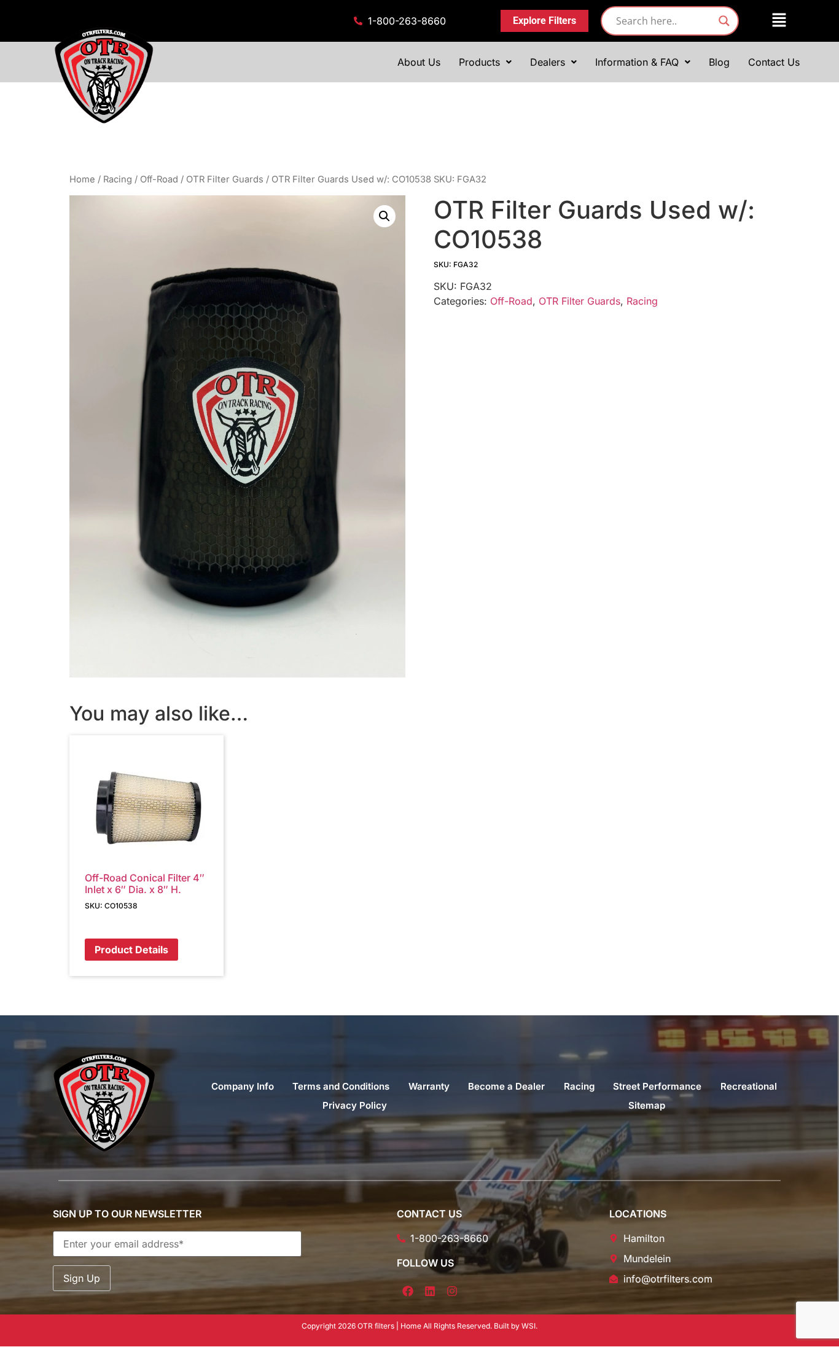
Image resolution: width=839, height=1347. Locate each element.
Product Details (131, 949)
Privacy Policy (354, 1105)
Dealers (547, 62)
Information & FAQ (637, 62)
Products (479, 62)
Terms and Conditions (340, 1086)
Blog (719, 62)
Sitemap (646, 1105)
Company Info (242, 1086)
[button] (771, 20)
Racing (117, 179)
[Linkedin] (430, 1291)
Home (82, 179)
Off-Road (159, 179)
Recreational (748, 1086)
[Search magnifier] (724, 20)
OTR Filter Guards (224, 179)
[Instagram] (452, 1291)
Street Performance (657, 1086)
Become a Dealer (506, 1086)
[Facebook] (408, 1291)
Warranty (429, 1086)
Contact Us (774, 62)
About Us (418, 62)
